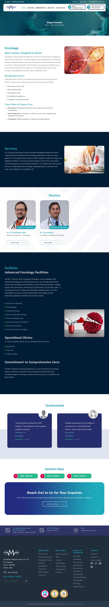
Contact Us (60, 8)
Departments (41, 8)
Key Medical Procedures (42, 567)
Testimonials (60, 563)
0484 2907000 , (19, 532)
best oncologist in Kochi (41, 153)
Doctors (30, 8)
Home (24, 8)
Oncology (76, 556)
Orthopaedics (78, 580)
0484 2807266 (96, 7)
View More (14, 243)
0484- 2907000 (53, 476)
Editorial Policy (61, 566)
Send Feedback (96, 560)
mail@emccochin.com (88, 530)
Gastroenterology (79, 577)
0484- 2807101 (80, 476)
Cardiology (77, 559)
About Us (50, 8)
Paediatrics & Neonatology (78, 566)
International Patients (60, 570)
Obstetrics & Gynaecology (78, 572)
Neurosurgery (78, 562)
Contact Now (52, 504)
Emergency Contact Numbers (45, 561)
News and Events (62, 554)
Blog (57, 557)
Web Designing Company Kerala (71, 604)
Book (77, 7)
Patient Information (45, 557)
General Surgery (79, 587)
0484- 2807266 (26, 476)
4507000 (21, 2)
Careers (58, 560)
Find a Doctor (43, 554)
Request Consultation (26, 227)
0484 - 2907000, (12, 2)
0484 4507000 (30, 532)
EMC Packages (43, 572)
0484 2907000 (12, 572)
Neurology (77, 583)
